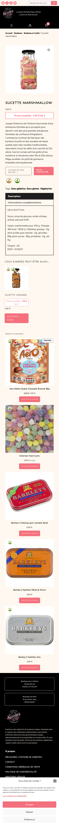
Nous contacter (42, 171)
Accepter (30, 804)
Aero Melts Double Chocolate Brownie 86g (29, 389)
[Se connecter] (30, 25)
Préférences (29, 819)
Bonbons (18, 33)
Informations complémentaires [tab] (24, 202)
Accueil (8, 33)
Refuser (29, 812)
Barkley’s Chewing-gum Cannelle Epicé (29, 523)
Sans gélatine (18, 188)
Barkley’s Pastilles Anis (29, 657)
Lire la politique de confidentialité (15, 796)
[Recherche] (54, 3)
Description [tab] (14, 196)
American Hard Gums (29, 456)
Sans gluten (33, 188)
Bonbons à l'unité (32, 33)
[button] (55, 781)
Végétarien (46, 188)
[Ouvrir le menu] (11, 25)
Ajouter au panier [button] (13, 318)
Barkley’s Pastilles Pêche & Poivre (29, 590)
